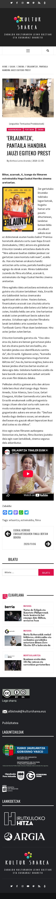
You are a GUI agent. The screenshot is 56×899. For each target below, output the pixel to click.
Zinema (41, 129)
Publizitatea (10, 723)
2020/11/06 (30, 544)
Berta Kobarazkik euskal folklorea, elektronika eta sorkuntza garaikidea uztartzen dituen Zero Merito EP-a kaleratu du (37, 640)
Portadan (29, 129)
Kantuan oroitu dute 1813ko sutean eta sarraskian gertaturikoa (36, 661)
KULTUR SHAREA (28, 862)
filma (38, 520)
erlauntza (14, 520)
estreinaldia (27, 520)
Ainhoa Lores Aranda (20, 160)
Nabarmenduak (15, 129)
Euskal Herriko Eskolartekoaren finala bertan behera (30, 534)
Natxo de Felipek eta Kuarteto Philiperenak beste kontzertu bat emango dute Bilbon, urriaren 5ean (35, 615)
